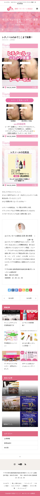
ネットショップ (22, 488)
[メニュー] (37, 9)
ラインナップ (28, 483)
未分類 (6, 447)
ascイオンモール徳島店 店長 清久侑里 (18, 236)
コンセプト (6, 483)
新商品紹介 (7, 443)
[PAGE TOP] (20, 456)
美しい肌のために (17, 483)
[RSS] (25, 464)
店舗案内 (25, 486)
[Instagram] (15, 464)
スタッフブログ (15, 486)
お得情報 (12, 40)
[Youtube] (20, 464)
